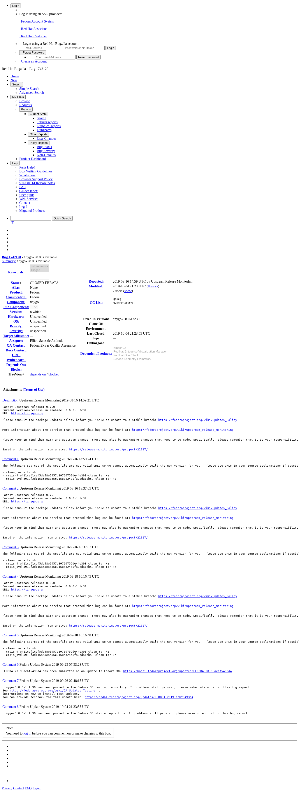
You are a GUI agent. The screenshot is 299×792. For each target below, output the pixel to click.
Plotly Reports (39, 142)
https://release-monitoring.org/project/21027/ (108, 449)
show (128, 291)
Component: (16, 302)
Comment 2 (10, 488)
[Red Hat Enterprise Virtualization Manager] (140, 352)
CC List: (96, 302)
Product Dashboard (32, 159)
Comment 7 (10, 681)
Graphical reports (49, 126)
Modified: (96, 286)
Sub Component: (16, 307)
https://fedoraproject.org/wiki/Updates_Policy (197, 420)
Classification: (16, 297)
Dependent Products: (96, 353)
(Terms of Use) (33, 389)
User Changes (46, 138)
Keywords (15, 272)
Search (16, 84)
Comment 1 (10, 459)
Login (15, 5)
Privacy (7, 788)
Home (15, 76)
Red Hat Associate (33, 29)
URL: (16, 355)
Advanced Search (31, 92)
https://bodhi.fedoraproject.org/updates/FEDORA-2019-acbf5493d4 (177, 671)
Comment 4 (10, 576)
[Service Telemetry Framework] (140, 359)
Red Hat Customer (33, 36)
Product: (16, 292)
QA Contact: (16, 345)
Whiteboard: (16, 360)
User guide (26, 195)
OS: (16, 321)
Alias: (16, 287)
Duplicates (44, 130)
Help (15, 163)
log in (27, 733)
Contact (24, 203)
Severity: (16, 331)
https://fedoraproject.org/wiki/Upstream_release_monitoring (183, 429)
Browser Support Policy (36, 179)
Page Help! (27, 167)
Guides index (28, 191)
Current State (38, 114)
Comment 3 (10, 547)
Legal (23, 206)
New (14, 80)
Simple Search (29, 88)
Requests (25, 105)
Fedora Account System (36, 21)
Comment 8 (10, 707)
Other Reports (38, 134)
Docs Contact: (16, 350)
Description (10, 400)
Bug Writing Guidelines (35, 171)
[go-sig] (124, 299)
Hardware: (16, 316)
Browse (24, 101)
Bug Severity (46, 151)
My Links (18, 97)
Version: (16, 312)
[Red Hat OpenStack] (140, 355)
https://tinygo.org (27, 413)
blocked (53, 374)
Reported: (96, 281)
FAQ (22, 187)
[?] (12, 222)
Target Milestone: (16, 336)
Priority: (16, 326)
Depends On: (16, 364)
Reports (26, 109)
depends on (38, 374)
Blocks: (16, 369)
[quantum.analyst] (124, 303)
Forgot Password (32, 52)
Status (15, 283)
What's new (27, 175)
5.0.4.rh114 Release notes (37, 183)
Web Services (28, 199)
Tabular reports (47, 122)
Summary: (9, 261)
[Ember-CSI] (140, 348)
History (153, 286)
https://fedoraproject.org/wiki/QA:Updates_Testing (52, 690)
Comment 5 (10, 635)
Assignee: (16, 340)
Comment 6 (10, 664)
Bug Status (44, 147)
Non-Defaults (46, 155)
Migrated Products (32, 210)
